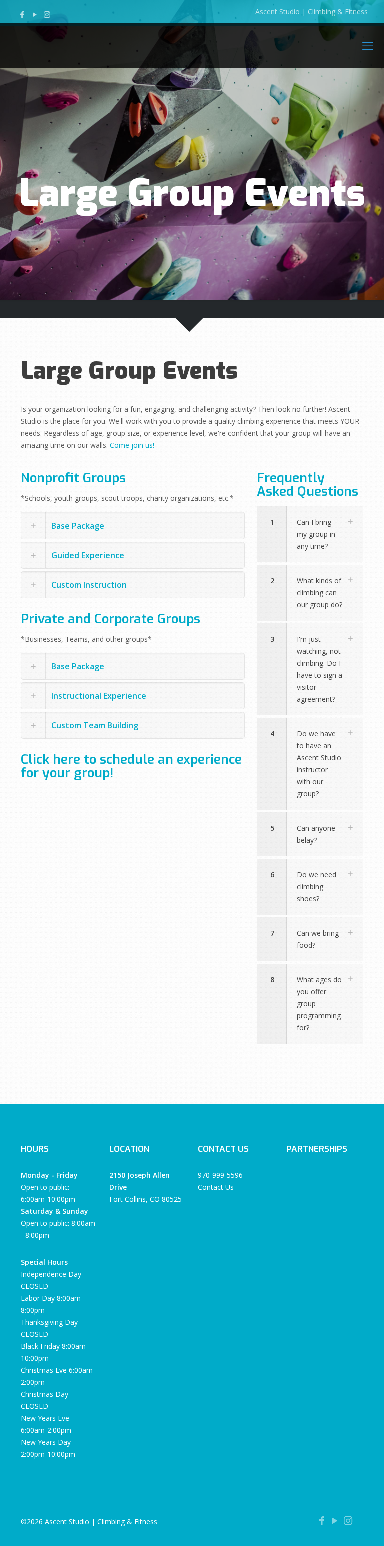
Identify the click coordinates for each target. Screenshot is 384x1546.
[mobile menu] (368, 45)
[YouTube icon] (34, 14)
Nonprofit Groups (73, 478)
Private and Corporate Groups (110, 619)
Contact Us (216, 1187)
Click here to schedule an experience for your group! (131, 766)
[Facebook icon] (22, 14)
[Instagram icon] (47, 14)
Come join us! (132, 445)
